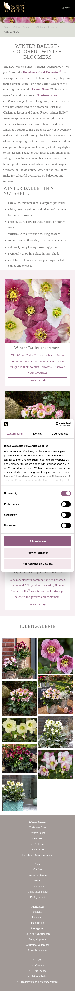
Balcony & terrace (38, 875)
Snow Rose (37, 838)
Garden (37, 869)
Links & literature (37, 950)
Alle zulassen (37, 541)
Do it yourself (37, 897)
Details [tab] (37, 433)
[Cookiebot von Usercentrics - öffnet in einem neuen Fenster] (55, 424)
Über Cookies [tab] (60, 433)
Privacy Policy (40, 976)
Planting (37, 911)
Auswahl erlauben (37, 552)
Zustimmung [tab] (15, 433)
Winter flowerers (23, 27)
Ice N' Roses (37, 844)
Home (7, 27)
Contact (39, 965)
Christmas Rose (46, 95)
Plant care (37, 917)
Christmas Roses (45, 27)
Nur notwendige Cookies (37, 563)
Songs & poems (37, 939)
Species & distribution (37, 933)
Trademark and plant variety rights (39, 981)
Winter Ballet (12, 32)
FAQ (39, 959)
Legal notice (39, 970)
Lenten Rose (40, 89)
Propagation (37, 928)
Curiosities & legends (37, 944)
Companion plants (38, 891)
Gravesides (37, 886)
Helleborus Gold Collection (42, 72)
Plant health (37, 922)
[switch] (66, 504)
